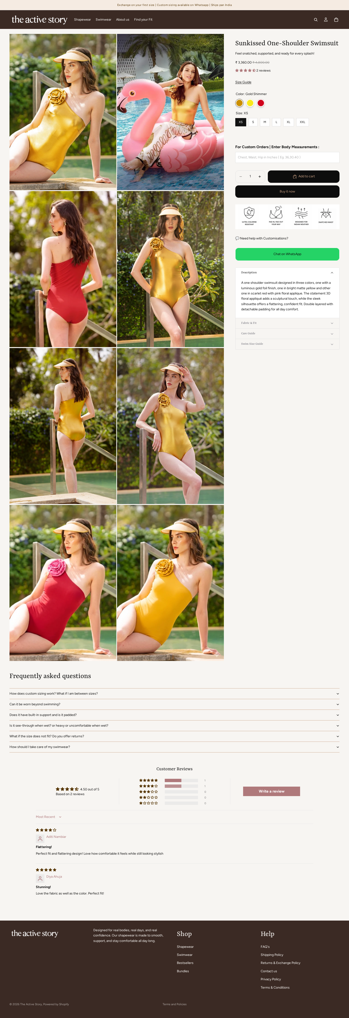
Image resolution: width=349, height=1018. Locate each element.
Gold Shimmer (239, 103)
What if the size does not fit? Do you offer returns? (46, 736)
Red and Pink (261, 103)
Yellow (250, 103)
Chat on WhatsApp (287, 254)
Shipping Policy (272, 955)
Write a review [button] (271, 791)
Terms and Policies (175, 1004)
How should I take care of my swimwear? (39, 747)
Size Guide (243, 82)
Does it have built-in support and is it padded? (43, 715)
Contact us (269, 971)
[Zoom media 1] (62, 112)
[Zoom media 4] (170, 269)
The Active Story (31, 1004)
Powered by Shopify (56, 1004)
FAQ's (265, 947)
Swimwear (185, 955)
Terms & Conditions (275, 987)
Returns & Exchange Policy (280, 963)
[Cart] (336, 19)
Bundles (183, 971)
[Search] (316, 19)
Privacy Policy (271, 979)
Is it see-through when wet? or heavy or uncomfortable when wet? (58, 726)
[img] (46, 830)
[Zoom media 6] (170, 426)
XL (288, 121)
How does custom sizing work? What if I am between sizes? (53, 694)
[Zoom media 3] (62, 269)
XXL (303, 121)
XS (241, 121)
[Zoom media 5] (62, 426)
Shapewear (185, 947)
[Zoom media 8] (170, 583)
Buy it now (287, 191)
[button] (245, 71)
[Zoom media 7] (62, 583)
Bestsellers (185, 963)
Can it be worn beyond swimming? (34, 704)
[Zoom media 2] (170, 112)
